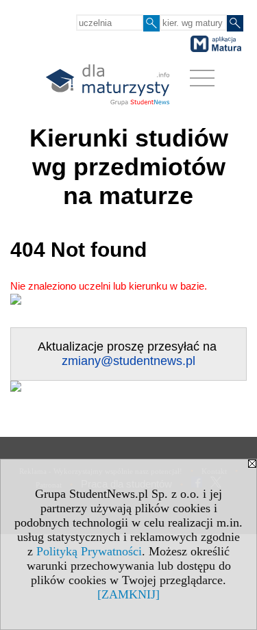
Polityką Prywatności (89, 551)
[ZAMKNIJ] (128, 594)
